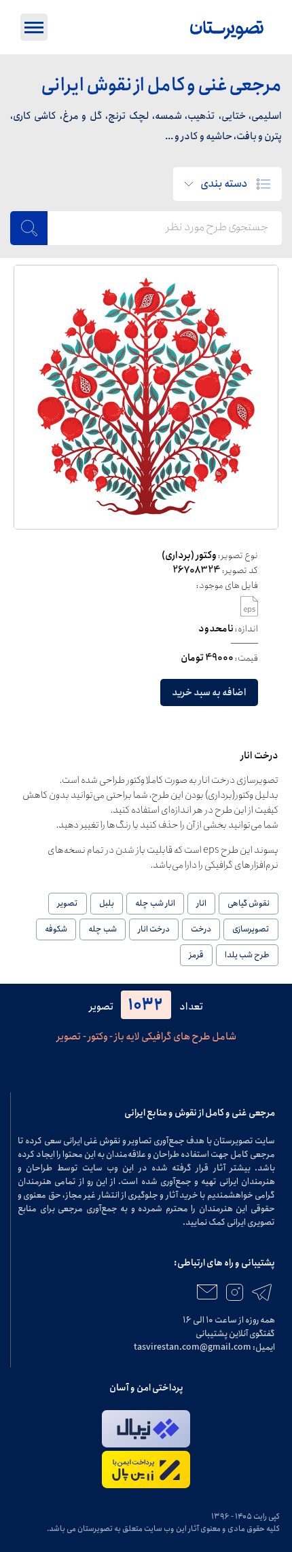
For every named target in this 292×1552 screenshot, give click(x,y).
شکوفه (56, 929)
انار (201, 903)
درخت (201, 929)
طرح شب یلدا (247, 954)
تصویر (67, 903)
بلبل (106, 903)
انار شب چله (155, 903)
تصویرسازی (251, 929)
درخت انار (154, 929)
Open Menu (34, 27)
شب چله (102, 929)
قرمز (196, 954)
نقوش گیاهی (248, 903)
